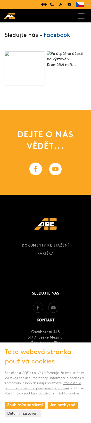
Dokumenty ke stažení (45, 246)
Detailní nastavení (22, 414)
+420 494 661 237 (52, 5)
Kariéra (45, 254)
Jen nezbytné (62, 405)
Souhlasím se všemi (25, 405)
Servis (61, 5)
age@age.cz (69, 5)
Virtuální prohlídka (43, 5)
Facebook (57, 35)
